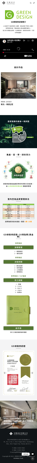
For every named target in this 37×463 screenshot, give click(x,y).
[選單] (34, 3)
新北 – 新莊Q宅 (7, 104)
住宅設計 (9, 102)
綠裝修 (3, 102)
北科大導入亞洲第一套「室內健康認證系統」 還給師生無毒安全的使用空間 (18, 421)
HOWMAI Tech (18, 458)
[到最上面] (32, 458)
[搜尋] (30, 3)
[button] (5, 373)
